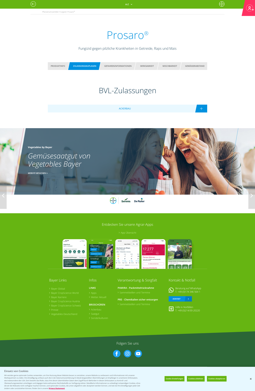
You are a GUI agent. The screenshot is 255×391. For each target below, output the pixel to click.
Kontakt (176, 299)
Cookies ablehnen (195, 378)
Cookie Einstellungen (174, 378)
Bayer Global (58, 288)
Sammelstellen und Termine (135, 292)
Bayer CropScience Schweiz (66, 305)
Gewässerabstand (195, 66)
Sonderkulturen (99, 318)
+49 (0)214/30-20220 (189, 310)
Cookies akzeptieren (216, 378)
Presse (54, 309)
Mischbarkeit (170, 66)
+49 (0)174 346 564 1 (189, 291)
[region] (127, 379)
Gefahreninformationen (118, 66)
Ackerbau (96, 309)
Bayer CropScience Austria (65, 301)
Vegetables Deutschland (64, 314)
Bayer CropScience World (65, 292)
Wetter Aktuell (98, 297)
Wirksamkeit (147, 66)
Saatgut (95, 313)
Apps (93, 292)
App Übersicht (128, 232)
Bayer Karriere (59, 297)
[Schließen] (251, 379)
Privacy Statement (57, 388)
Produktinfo (58, 66)
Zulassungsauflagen (84, 66)
